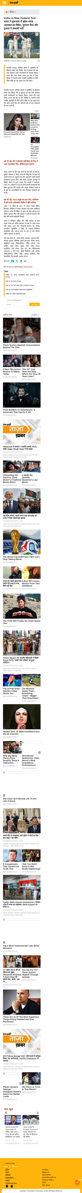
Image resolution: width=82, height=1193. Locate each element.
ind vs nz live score (13, 281)
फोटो (7, 1172)
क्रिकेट (12, 12)
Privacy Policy (48, 1180)
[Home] (7, 12)
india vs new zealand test (16, 294)
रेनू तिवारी (7, 61)
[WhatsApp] (36, 50)
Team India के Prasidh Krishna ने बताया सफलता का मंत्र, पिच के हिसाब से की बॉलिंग (30, 1132)
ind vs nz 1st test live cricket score (20, 285)
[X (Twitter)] (36, 45)
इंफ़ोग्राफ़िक (9, 1178)
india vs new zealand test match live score (22, 276)
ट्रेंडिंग (7, 1170)
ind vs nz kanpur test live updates (19, 289)
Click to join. (28, 267)
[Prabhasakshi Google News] (38, 61)
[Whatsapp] (21, 262)
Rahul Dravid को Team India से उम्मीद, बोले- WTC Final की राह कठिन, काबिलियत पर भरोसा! (12, 1132)
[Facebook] (36, 41)
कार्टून (7, 1181)
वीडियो (7, 1175)
